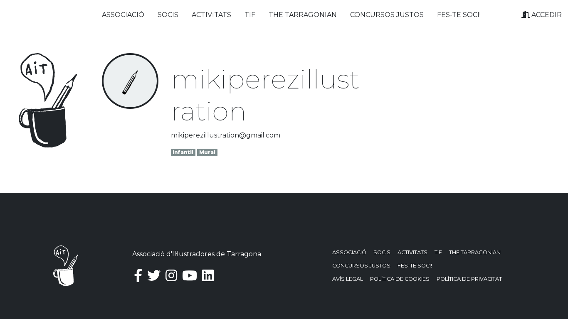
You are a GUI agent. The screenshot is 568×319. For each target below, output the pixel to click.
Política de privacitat (469, 279)
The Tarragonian (303, 15)
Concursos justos (387, 15)
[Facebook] (138, 275)
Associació (123, 15)
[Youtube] (189, 275)
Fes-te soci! (459, 15)
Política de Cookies (400, 279)
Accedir (546, 15)
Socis (168, 15)
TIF (249, 15)
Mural (207, 152)
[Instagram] (171, 275)
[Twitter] (154, 275)
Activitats (211, 15)
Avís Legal (347, 279)
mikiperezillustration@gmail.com (225, 135)
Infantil (183, 152)
